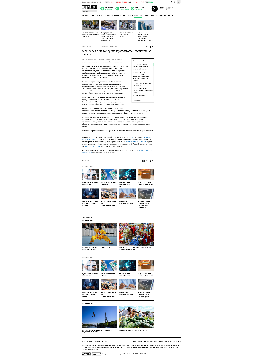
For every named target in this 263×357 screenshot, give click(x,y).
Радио (140, 341)
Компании (107, 15)
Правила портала (163, 341)
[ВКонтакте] (147, 47)
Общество (138, 15)
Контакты (146, 341)
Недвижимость (163, 15)
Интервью (86, 15)
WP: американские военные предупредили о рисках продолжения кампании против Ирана (141, 67)
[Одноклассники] (153, 47)
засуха (131, 137)
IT (173, 15)
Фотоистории (87, 220)
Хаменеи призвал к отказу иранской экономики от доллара (143, 90)
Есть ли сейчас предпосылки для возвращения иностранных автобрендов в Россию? (145, 36)
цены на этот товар (92, 146)
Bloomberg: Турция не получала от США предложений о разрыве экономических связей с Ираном (142, 76)
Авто (153, 15)
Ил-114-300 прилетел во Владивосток (142, 84)
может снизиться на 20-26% (135, 142)
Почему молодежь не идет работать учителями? (126, 34)
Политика (127, 15)
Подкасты (96, 15)
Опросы (178, 341)
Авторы (172, 341)
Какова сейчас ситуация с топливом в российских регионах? (90, 34)
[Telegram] (150, 47)
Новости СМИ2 (87, 217)
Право (146, 15)
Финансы (117, 15)
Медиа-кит (153, 341)
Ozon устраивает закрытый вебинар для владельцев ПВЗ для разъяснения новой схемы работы (108, 36)
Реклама (134, 341)
